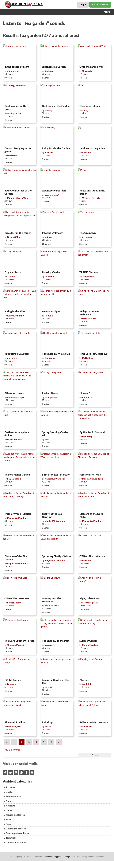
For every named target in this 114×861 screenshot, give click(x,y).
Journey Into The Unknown (51, 600)
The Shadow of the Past (55, 641)
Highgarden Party (89, 598)
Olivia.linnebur (14, 439)
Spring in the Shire (14, 311)
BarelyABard (51, 397)
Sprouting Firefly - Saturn (56, 556)
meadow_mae (14, 726)
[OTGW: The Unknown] (94, 544)
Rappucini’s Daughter (16, 354)
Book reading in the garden (15, 107)
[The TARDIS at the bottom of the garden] (94, 260)
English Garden (50, 393)
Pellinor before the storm (93, 722)
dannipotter (13, 71)
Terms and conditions (33, 857)
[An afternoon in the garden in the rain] (57, 668)
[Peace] (94, 178)
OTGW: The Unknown (92, 556)
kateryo (48, 237)
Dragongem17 (52, 195)
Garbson (49, 71)
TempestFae (88, 276)
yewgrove (50, 645)
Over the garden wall (91, 67)
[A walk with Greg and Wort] (94, 54)
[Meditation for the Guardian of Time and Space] (94, 502)
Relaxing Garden (51, 272)
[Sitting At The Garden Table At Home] (94, 299)
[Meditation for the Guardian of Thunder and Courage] (19, 502)
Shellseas (87, 726)
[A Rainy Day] (57, 136)
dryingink (87, 237)
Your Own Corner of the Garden (18, 192)
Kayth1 (48, 687)
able (47, 439)
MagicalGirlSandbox (55, 479)
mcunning (87, 436)
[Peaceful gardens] (57, 178)
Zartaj (85, 110)
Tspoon (11, 276)
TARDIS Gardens (88, 272)
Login (83, 4)
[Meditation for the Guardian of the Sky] (19, 544)
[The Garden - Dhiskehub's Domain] (57, 710)
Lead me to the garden (92, 148)
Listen (10, 60)
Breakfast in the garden (17, 233)
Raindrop (47, 722)
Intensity (49, 276)
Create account (100, 4)
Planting (84, 680)
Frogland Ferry (12, 272)
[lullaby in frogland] (19, 260)
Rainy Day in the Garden (56, 148)
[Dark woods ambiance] (19, 586)
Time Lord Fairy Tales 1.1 (93, 354)
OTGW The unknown (16, 598)
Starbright (87, 684)
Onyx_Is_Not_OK (91, 198)
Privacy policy (16, 857)
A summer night (51, 311)
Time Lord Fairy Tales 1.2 (56, 354)
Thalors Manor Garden (17, 474)
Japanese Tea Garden (54, 67)
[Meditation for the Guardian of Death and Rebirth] (57, 544)
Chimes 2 (84, 393)
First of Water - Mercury (56, 474)
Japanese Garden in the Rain (55, 681)
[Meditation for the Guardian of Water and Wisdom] (57, 462)
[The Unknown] (94, 220)
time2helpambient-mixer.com (90, 857)
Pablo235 (87, 397)
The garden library (89, 106)
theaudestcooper (16, 397)
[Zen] (94, 94)
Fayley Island (14, 479)
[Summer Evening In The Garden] (57, 260)
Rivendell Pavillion (15, 722)
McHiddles (50, 358)
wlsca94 (49, 152)
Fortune (49, 316)
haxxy (48, 726)
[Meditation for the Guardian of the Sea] (57, 502)
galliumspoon (52, 606)
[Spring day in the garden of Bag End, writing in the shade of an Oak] (19, 299)
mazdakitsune (89, 319)
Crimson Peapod (15, 645)
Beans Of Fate (14, 237)
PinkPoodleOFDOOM (17, 198)
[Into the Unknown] (57, 586)
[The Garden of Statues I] (94, 341)
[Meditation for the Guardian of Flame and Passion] (94, 462)
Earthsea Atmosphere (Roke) (16, 434)
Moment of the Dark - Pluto (91, 515)
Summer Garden (88, 641)
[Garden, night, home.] (19, 54)
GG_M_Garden (12, 680)
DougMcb (12, 684)
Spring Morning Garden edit (55, 434)
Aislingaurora (14, 113)
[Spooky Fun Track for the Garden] (19, 668)
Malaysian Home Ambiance (89, 313)
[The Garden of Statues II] (57, 341)
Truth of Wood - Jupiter (17, 514)
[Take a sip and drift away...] (57, 54)
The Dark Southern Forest (19, 641)
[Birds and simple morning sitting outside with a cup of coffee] (19, 220)
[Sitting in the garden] (57, 381)
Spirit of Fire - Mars (90, 474)
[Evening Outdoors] (57, 94)
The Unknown (87, 233)
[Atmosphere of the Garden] (19, 341)
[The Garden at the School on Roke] (19, 420)
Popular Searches (11, 749)
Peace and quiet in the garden (92, 192)
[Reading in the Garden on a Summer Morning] (94, 628)
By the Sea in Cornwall (92, 432)
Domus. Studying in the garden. (17, 150)
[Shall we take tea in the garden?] (94, 586)
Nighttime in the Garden (56, 106)
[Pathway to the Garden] (19, 628)
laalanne (86, 560)
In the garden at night (16, 67)
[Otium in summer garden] (19, 136)
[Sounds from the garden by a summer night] (57, 299)
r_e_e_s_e (12, 358)
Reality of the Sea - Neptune (52, 515)
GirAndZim (87, 71)
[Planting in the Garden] (94, 668)
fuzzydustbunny (15, 316)
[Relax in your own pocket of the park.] (19, 178)
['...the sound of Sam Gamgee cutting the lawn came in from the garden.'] (57, 628)
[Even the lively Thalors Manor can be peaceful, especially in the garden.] (19, 462)
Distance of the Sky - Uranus (16, 558)
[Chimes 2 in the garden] (94, 381)
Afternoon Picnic (14, 393)
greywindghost (90, 603)
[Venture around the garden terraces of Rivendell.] (19, 710)
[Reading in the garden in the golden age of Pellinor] (94, 710)
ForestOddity (14, 603)
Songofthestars (90, 645)
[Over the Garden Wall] (57, 220)
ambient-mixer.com (25, 4)
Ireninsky (12, 155)
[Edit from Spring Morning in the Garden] (57, 420)
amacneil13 (88, 152)
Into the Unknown (52, 233)
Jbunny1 (49, 110)
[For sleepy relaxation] (19, 94)
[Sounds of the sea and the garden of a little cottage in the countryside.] (94, 420)
